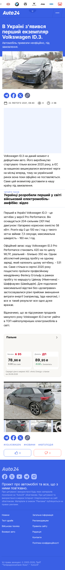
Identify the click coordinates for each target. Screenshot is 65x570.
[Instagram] (34, 476)
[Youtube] (19, 476)
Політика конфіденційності (45, 543)
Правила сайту (39, 526)
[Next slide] (57, 402)
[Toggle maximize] (57, 386)
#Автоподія (45, 445)
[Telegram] (26, 476)
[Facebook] (4, 476)
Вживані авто (8, 532)
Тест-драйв (7, 520)
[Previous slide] (8, 402)
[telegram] (6, 95)
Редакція (36, 532)
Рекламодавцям (40, 520)
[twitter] (20, 95)
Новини (5, 515)
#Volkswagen (12, 445)
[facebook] (13, 95)
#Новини (30, 445)
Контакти (37, 537)
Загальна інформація (42, 515)
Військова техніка (11, 526)
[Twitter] (12, 476)
